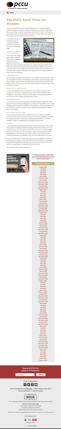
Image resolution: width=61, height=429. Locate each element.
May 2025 (43, 195)
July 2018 (43, 351)
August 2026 (43, 167)
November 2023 (43, 229)
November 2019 (43, 320)
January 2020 (43, 316)
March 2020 (43, 313)
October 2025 (43, 186)
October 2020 (43, 299)
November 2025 (43, 184)
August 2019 (43, 326)
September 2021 (43, 279)
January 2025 (43, 203)
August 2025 (43, 189)
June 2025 (43, 193)
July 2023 (43, 237)
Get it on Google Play (11, 170)
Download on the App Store (18, 170)
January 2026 (43, 180)
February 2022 (43, 269)
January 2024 (43, 225)
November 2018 (43, 343)
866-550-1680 (37, 412)
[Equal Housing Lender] (25, 420)
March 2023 (43, 244)
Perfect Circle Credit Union (30, 404)
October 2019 (43, 322)
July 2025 (43, 191)
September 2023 (43, 233)
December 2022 (43, 250)
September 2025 (43, 188)
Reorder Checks (37, 391)
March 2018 (43, 358)
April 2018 (43, 356)
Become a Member (24, 391)
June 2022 (43, 261)
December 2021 (43, 273)
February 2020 (43, 315)
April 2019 (43, 333)
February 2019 (43, 337)
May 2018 (43, 354)
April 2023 (43, 243)
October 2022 (43, 254)
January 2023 (43, 248)
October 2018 (43, 345)
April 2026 (43, 174)
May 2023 (43, 241)
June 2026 (43, 171)
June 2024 (43, 216)
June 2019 (43, 330)
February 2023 (43, 246)
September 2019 (43, 324)
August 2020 (43, 303)
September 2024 (43, 210)
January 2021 (43, 294)
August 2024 (43, 212)
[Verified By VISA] (29, 420)
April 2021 (43, 288)
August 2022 (43, 258)
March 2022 (43, 267)
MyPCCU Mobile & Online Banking (21, 389)
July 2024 (43, 214)
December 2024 (43, 205)
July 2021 (43, 282)
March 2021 (43, 290)
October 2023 (43, 231)
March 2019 (43, 335)
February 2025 (43, 201)
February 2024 (43, 224)
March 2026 (43, 176)
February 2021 (43, 292)
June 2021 (43, 284)
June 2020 (43, 307)
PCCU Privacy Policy (30, 416)
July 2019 (43, 328)
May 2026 (43, 172)
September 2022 (43, 256)
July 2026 (43, 169)
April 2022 (43, 265)
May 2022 (43, 263)
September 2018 (43, 347)
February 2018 (43, 360)
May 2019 (43, 332)
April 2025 (43, 197)
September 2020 (43, 301)
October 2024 (43, 208)
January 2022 (43, 271)
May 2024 (43, 218)
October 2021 (43, 277)
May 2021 (43, 286)
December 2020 (43, 296)
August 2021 (43, 280)
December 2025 (43, 182)
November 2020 (43, 297)
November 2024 (43, 207)
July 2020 (43, 305)
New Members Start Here (43, 389)
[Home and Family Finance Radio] (34, 420)
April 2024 (43, 220)
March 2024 (43, 222)
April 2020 (43, 311)
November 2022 (43, 252)
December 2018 (43, 341)
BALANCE (28, 147)
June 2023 (43, 239)
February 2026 (43, 178)
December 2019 (43, 318)
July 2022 (43, 260)
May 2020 (43, 309)
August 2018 (43, 349)
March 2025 (43, 199)
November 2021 (43, 275)
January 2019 (43, 339)
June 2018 (43, 352)
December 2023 (43, 227)
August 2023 (43, 235)
